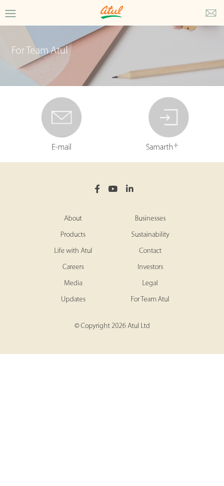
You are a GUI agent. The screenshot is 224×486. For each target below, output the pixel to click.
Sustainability (150, 235)
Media (73, 283)
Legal (150, 283)
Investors (150, 267)
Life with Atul (73, 251)
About (73, 219)
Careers (73, 267)
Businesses (150, 219)
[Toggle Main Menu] (10, 13)
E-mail (61, 147)
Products (72, 235)
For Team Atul (150, 299)
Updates (73, 299)
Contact (150, 251)
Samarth (162, 146)
